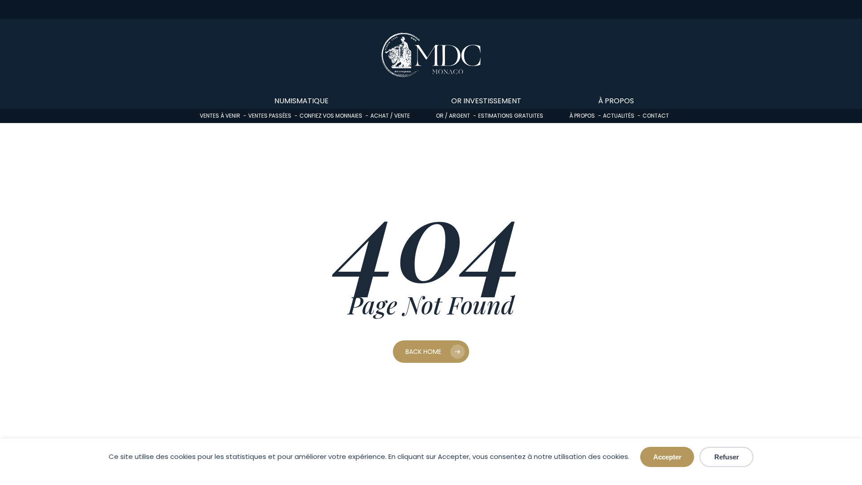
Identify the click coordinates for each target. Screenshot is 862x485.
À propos (582, 115)
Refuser (726, 457)
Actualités (618, 115)
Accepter (667, 457)
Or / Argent (453, 115)
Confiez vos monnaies (330, 115)
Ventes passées (269, 115)
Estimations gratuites (510, 115)
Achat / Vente (390, 115)
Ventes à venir (220, 115)
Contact (655, 115)
